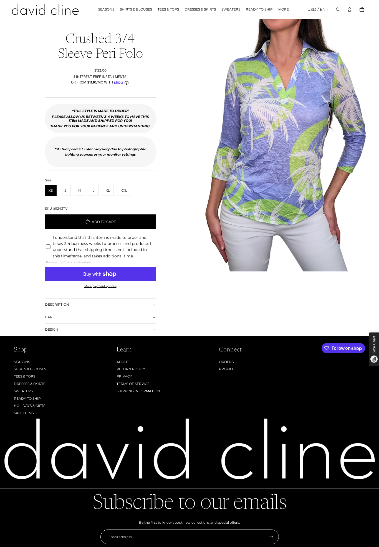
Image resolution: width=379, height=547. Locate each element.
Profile (226, 369)
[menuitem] (284, 10)
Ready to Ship (27, 398)
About (123, 362)
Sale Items (24, 413)
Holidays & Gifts (29, 406)
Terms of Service (133, 384)
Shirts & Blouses (30, 369)
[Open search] (338, 9)
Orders (226, 362)
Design (51, 329)
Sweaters (23, 391)
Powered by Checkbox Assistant (68, 262)
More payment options (100, 286)
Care (50, 317)
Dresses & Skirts (29, 384)
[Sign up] (271, 537)
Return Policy (131, 369)
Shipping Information (138, 391)
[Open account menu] (349, 9)
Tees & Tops (24, 376)
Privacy (124, 376)
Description (57, 304)
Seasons (22, 362)
